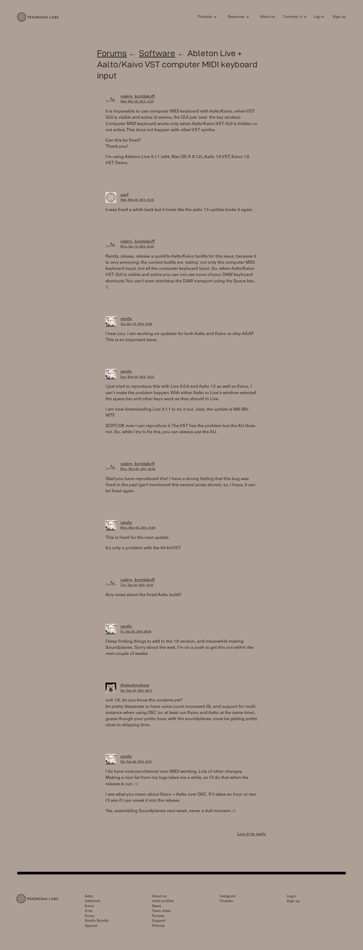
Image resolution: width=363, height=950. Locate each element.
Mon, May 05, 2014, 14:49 (137, 528)
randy (126, 319)
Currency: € (292, 17)
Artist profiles (163, 901)
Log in (319, 17)
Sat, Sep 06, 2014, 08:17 (136, 690)
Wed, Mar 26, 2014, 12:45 (137, 200)
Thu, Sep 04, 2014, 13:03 (136, 585)
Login (291, 896)
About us (267, 17)
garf (124, 195)
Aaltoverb (92, 901)
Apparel (91, 926)
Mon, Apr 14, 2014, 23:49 (137, 246)
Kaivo (89, 906)
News (156, 906)
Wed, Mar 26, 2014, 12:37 (137, 101)
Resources (236, 17)
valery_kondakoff (137, 96)
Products (205, 17)
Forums (112, 53)
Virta (88, 911)
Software (157, 53)
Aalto (89, 896)
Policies (158, 926)
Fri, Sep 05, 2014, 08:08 (135, 631)
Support (158, 921)
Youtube (226, 901)
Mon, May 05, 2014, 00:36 (137, 469)
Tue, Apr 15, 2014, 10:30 (136, 324)
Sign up (339, 17)
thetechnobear (135, 685)
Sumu (90, 916)
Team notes (161, 911)
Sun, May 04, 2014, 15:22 (137, 377)
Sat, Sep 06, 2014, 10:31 (136, 762)
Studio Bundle (96, 921)
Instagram (228, 896)
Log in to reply (251, 834)
